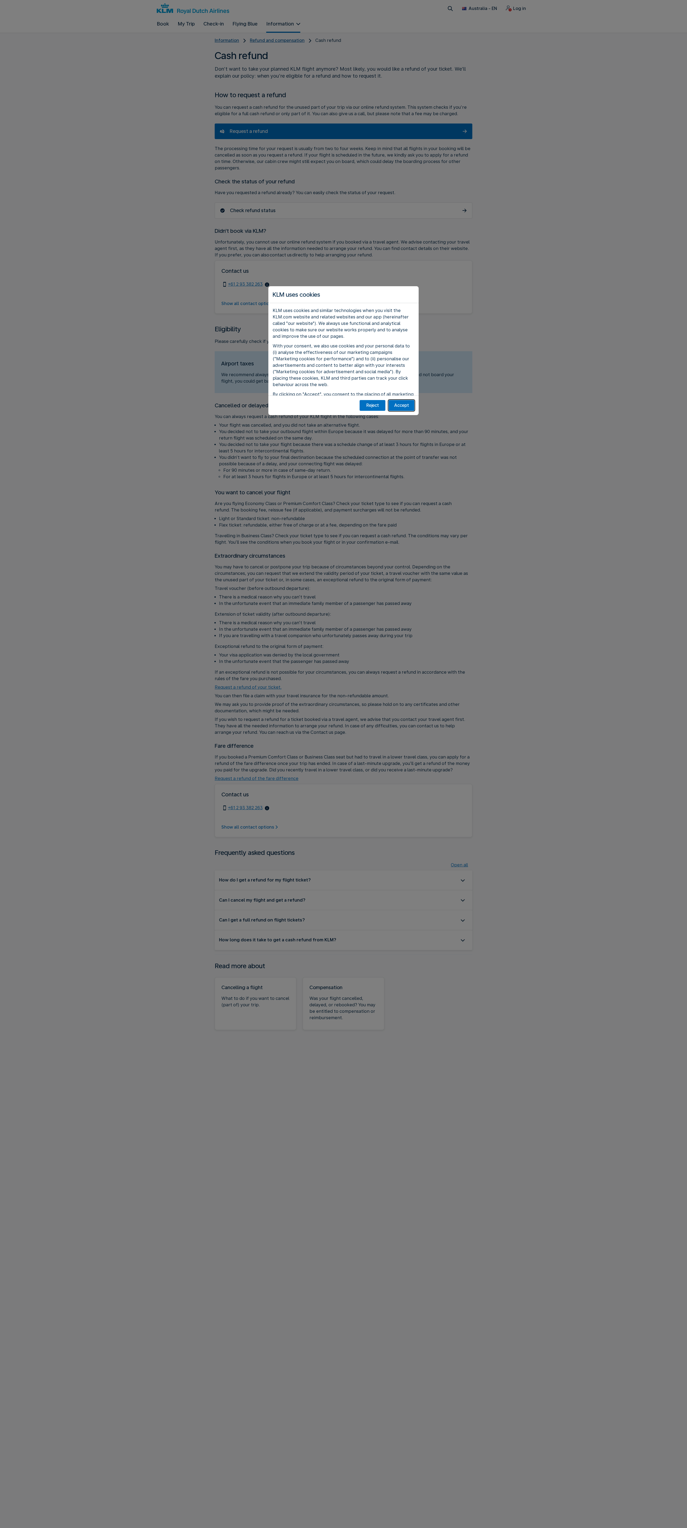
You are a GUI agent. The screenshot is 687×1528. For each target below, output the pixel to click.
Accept (401, 405)
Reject (372, 405)
